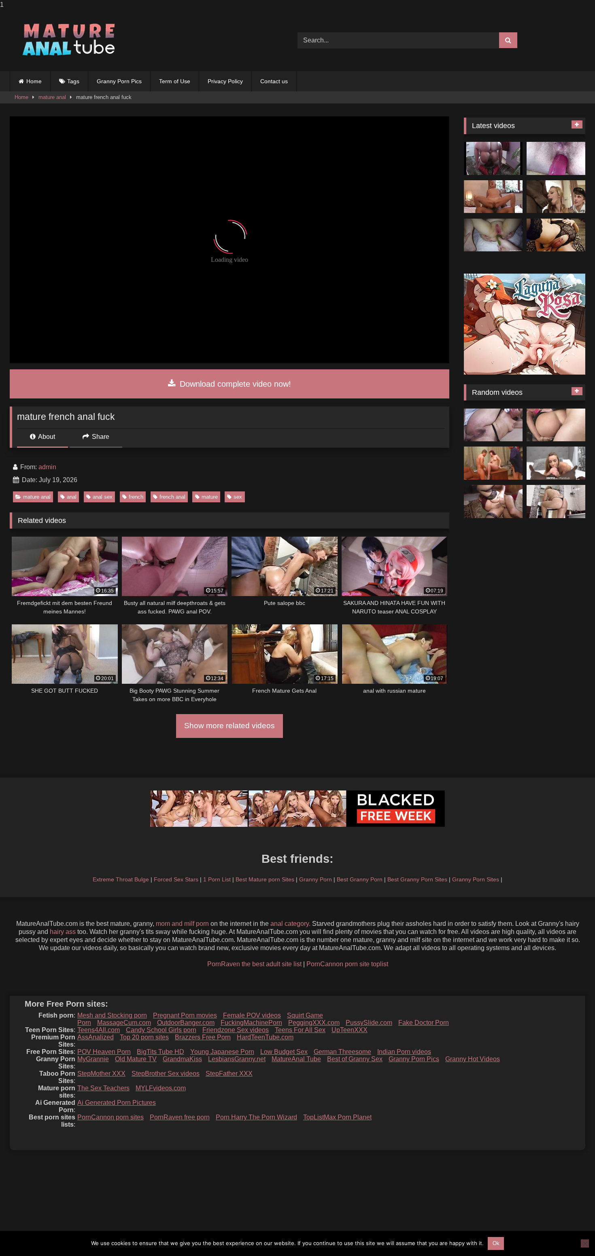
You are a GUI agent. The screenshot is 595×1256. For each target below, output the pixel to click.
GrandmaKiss (182, 1059)
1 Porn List (217, 879)
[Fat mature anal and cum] (493, 501)
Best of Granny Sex (354, 1059)
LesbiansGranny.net (237, 1059)
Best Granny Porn (359, 879)
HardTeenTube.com (265, 1037)
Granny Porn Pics (119, 81)
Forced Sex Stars (176, 879)
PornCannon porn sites (110, 1117)
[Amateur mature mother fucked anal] (493, 463)
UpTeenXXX (350, 1029)
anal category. (290, 923)
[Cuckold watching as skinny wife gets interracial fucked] (556, 196)
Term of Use (174, 81)
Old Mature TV (136, 1059)
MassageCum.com (124, 1022)
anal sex (103, 497)
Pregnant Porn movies (185, 1015)
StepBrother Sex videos (166, 1073)
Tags (73, 81)
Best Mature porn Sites (265, 879)
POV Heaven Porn (104, 1051)
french (136, 497)
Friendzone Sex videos (235, 1029)
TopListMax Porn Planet (337, 1117)
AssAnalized (95, 1037)
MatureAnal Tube (296, 1059)
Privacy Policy (225, 81)
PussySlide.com (369, 1022)
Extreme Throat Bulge (121, 879)
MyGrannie (93, 1059)
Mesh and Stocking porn (112, 1015)
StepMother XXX (101, 1073)
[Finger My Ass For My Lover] (556, 235)
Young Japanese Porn (222, 1051)
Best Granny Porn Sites (417, 879)
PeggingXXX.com (314, 1022)
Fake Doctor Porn (423, 1022)
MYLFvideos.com (161, 1088)
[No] (585, 1243)
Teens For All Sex (300, 1029)
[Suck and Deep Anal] (493, 158)
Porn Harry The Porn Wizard (256, 1117)
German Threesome (342, 1051)
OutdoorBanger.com (186, 1022)
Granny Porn (315, 879)
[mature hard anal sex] (556, 425)
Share (99, 436)
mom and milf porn (182, 923)
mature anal (52, 97)
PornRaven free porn (180, 1117)
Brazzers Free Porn (203, 1037)
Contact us (274, 81)
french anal (172, 497)
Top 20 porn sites (144, 1037)
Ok (496, 1243)
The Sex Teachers (103, 1088)
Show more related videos (229, 725)
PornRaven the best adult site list (254, 964)
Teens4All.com (98, 1029)
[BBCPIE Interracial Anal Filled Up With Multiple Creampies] (556, 463)
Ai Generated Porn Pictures (116, 1102)
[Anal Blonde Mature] (493, 425)
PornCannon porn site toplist (347, 964)
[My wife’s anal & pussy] (556, 158)
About (46, 436)
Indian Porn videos (404, 1051)
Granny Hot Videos (472, 1059)
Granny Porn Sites (475, 879)
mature (210, 497)
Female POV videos (252, 1015)
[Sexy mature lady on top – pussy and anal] (493, 196)
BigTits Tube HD (160, 1051)
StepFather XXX (229, 1073)
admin (47, 467)
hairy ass (63, 931)
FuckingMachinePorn (251, 1022)
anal (71, 497)
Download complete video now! (234, 383)
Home (34, 81)
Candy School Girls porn (161, 1029)
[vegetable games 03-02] (493, 235)
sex (238, 497)
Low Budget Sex (284, 1051)
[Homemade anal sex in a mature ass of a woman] (556, 501)
